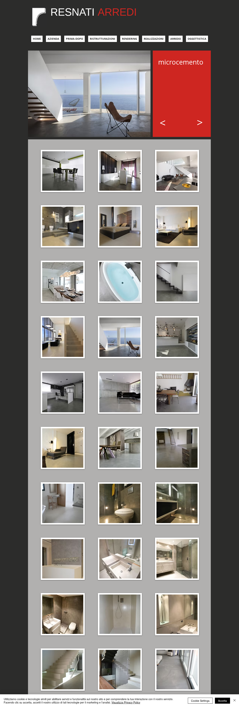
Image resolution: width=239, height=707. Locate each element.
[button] (63, 171)
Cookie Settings (200, 701)
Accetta (222, 701)
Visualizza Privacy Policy (125, 702)
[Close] (234, 700)
